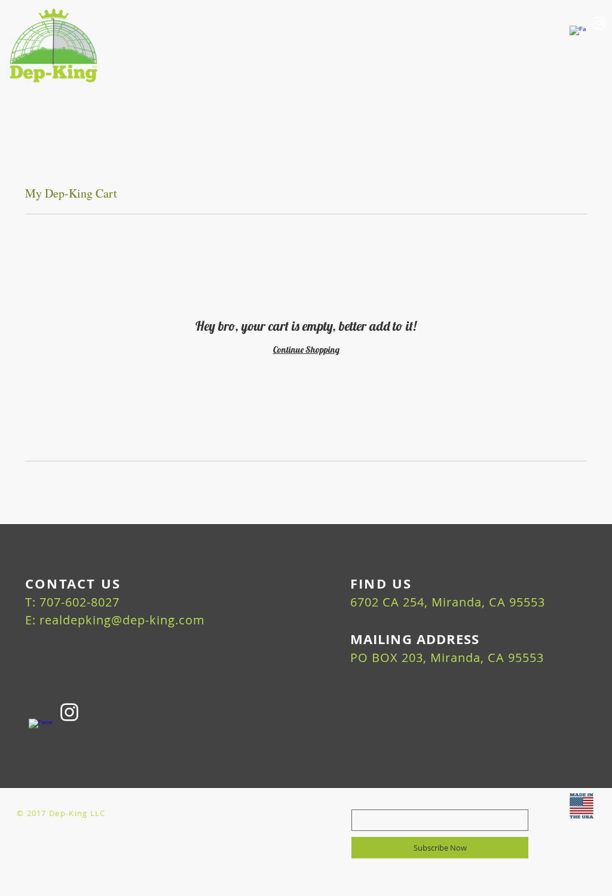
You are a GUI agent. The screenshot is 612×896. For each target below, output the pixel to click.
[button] (347, 91)
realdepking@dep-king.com (122, 620)
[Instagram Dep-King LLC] (599, 23)
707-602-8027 (79, 602)
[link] (580, 87)
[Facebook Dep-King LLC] (578, 34)
